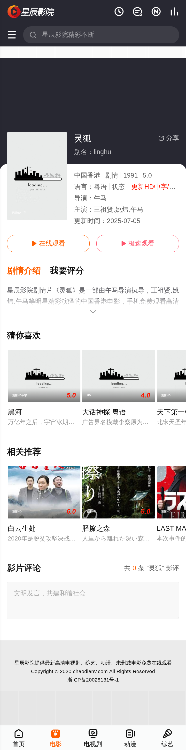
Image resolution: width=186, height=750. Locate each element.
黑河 (15, 412)
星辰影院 (24, 663)
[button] (28, 271)
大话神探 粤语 (104, 412)
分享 (168, 138)
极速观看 (138, 243)
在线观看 (48, 243)
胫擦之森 (96, 528)
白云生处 (22, 528)
